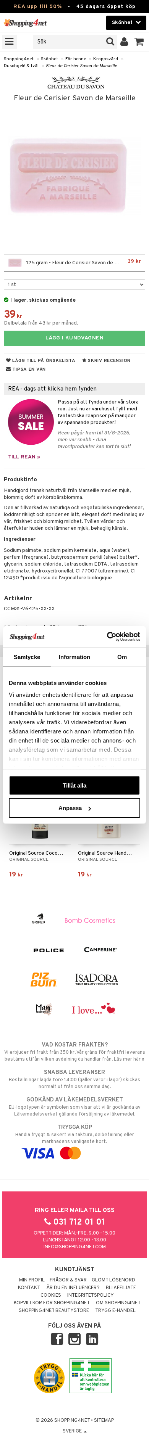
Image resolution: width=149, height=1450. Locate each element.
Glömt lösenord (113, 1280)
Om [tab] (122, 656)
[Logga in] (124, 42)
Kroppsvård (105, 59)
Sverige (73, 1431)
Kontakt (29, 1288)
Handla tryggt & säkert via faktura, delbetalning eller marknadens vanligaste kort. (74, 1134)
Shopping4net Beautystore (54, 1311)
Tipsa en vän (28, 370)
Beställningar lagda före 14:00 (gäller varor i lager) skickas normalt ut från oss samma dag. (74, 1079)
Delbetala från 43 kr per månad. (41, 323)
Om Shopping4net (118, 1303)
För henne (75, 59)
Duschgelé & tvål (21, 66)
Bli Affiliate (121, 1288)
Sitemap (104, 1421)
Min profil (32, 1280)
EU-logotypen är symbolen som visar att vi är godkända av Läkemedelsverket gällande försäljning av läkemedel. (75, 1106)
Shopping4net (19, 59)
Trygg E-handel (115, 1311)
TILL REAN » (24, 457)
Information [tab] (74, 656)
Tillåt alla (74, 785)
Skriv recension (109, 361)
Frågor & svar (68, 1280)
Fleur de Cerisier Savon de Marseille (81, 66)
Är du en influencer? (73, 1288)
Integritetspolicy (90, 1295)
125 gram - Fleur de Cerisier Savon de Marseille (83, 262)
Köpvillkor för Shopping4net (52, 1303)
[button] (139, 42)
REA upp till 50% (37, 6)
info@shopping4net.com (75, 1247)
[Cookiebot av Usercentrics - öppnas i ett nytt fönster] (107, 637)
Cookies (50, 1295)
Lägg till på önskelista (43, 361)
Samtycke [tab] (27, 656)
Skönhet (49, 59)
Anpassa (70, 808)
